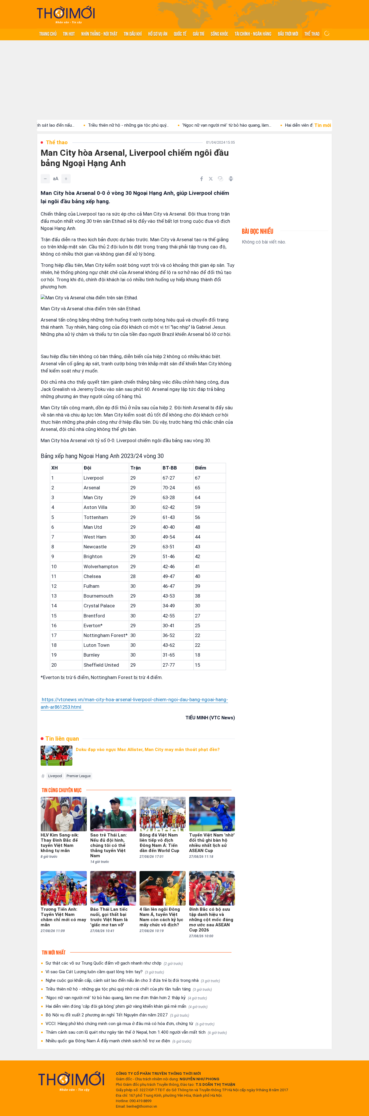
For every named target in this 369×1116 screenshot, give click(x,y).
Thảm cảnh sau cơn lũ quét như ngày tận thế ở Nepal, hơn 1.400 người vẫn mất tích (136, 1032)
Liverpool (55, 776)
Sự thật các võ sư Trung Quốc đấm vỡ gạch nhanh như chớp (114, 963)
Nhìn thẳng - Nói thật (99, 33)
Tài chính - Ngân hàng (253, 33)
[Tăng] (66, 178)
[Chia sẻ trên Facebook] (201, 178)
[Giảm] (45, 178)
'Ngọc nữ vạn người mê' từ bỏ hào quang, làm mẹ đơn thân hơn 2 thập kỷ (126, 997)
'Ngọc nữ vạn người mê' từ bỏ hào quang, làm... (203, 125)
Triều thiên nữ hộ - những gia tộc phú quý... (105, 125)
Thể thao (311, 33)
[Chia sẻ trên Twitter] (210, 178)
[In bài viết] (231, 179)
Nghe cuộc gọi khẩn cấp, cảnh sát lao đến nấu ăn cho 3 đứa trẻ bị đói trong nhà (133, 980)
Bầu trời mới (288, 33)
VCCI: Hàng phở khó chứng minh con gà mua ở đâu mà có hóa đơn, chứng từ (130, 1023)
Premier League (79, 776)
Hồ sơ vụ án (157, 33)
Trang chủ (48, 33)
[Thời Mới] (71, 1081)
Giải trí (198, 33)
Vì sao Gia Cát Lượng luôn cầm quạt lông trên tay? (105, 971)
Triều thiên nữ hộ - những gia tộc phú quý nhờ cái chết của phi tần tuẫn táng (129, 989)
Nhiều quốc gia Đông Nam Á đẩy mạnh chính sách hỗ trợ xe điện (118, 1040)
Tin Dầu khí (133, 33)
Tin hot (69, 33)
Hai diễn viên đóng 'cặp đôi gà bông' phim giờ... (306, 125)
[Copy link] (220, 179)
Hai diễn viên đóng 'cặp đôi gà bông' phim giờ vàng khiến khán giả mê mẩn (127, 1006)
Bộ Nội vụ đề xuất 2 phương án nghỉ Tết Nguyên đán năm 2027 (117, 1015)
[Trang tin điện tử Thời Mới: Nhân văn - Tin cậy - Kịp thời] (66, 14)
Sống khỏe (219, 33)
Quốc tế (180, 33)
